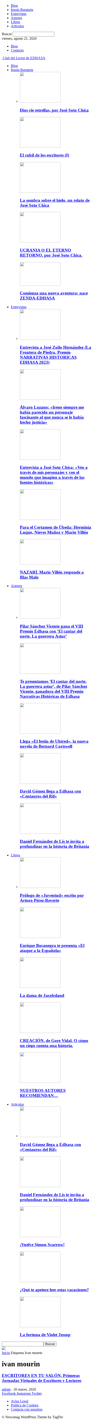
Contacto (17, 50)
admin (6, 1389)
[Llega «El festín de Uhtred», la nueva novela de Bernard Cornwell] (40, 732)
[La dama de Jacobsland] (40, 986)
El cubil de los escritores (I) (44, 155)
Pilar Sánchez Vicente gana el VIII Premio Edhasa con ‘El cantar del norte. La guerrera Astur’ (51, 631)
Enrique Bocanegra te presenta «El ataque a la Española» (52, 948)
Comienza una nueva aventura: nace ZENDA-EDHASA (54, 295)
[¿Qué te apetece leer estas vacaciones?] (40, 1281)
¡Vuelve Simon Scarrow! (42, 1244)
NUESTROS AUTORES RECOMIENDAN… (43, 1093)
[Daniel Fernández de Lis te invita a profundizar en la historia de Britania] (40, 832)
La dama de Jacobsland (42, 995)
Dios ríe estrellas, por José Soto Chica (54, 110)
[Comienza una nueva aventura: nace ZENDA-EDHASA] (40, 284)
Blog (14, 5)
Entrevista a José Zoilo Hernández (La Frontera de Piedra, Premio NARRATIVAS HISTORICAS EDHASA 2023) (55, 355)
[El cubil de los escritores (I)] (40, 146)
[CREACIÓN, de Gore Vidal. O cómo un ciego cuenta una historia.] (40, 1032)
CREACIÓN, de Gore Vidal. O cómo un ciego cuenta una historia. (54, 1043)
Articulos (17, 26)
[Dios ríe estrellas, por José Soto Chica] (40, 101)
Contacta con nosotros (26, 1409)
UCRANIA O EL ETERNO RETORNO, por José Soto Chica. (51, 253)
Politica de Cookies (24, 1405)
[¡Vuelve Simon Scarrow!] (40, 1236)
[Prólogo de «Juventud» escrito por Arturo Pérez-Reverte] (40, 887)
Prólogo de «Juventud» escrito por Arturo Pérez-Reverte (52, 898)
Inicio (6, 1353)
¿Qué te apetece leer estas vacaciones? (54, 1289)
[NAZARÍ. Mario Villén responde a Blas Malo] (40, 563)
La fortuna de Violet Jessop (45, 1334)
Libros (15, 22)
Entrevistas (18, 14)
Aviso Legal (19, 1401)
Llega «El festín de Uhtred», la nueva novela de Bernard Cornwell (54, 744)
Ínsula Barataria (22, 10)
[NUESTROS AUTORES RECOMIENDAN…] (40, 1082)
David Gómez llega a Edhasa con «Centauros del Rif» (50, 794)
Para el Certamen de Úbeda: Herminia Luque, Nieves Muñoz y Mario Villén (55, 530)
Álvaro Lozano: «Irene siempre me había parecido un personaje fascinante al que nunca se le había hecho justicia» (52, 415)
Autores (16, 18)
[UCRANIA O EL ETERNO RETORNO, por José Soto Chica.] (40, 241)
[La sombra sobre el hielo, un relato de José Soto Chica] (40, 191)
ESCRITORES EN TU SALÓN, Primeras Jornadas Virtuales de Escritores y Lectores (41, 1378)
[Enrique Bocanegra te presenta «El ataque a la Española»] (40, 937)
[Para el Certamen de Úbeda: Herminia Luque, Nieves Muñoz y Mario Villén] (40, 519)
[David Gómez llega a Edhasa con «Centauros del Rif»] (40, 782)
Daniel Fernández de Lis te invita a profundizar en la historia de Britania (54, 844)
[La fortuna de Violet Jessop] (40, 1326)
